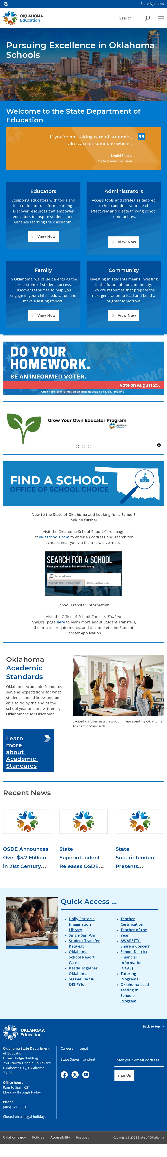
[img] (83, 428)
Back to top (151, 1026)
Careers (67, 1048)
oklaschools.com (54, 537)
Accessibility (60, 1137)
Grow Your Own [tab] (77, 446)
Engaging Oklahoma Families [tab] (89, 446)
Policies (38, 1137)
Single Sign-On (82, 935)
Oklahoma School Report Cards (82, 957)
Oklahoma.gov (14, 1137)
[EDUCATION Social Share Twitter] (75, 1074)
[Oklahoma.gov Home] (6, 4)
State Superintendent (78, 1059)
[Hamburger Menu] (161, 18)
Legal (83, 1048)
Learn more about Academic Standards (22, 752)
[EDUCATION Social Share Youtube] (85, 1074)
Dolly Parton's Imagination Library (81, 924)
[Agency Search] (147, 18)
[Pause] (159, 445)
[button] (43, 236)
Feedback (83, 1137)
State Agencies (152, 3)
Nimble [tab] (83, 446)
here (61, 622)
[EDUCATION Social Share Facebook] (64, 1074)
